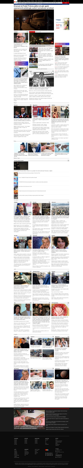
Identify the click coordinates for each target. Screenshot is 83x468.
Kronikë (30, 2)
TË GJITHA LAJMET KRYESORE (41, 68)
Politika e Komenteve (48, 466)
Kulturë (40, 2)
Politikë (21, 2)
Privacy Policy (53, 466)
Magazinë (43, 2)
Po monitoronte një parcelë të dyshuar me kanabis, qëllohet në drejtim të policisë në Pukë (62, 67)
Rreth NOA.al (29, 466)
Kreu (18, 2)
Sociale (37, 2)
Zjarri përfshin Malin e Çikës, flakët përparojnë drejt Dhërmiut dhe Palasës (62, 71)
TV (57, 2)
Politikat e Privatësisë (41, 466)
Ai (47, 2)
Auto (53, 2)
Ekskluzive (40, 1)
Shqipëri (20, 1)
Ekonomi (34, 2)
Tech (49, 2)
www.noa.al (16, 463)
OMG (55, 2)
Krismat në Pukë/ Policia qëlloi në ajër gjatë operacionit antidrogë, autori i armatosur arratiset (62, 63)
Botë (36, 1)
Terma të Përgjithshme (35, 466)
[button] (67, 1)
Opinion (24, 2)
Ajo (45, 2)
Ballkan (32, 1)
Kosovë (24, 1)
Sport (51, 2)
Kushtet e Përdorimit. (30, 464)
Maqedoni (28, 1)
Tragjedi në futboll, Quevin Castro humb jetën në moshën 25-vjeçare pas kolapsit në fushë (61, 75)
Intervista (27, 2)
